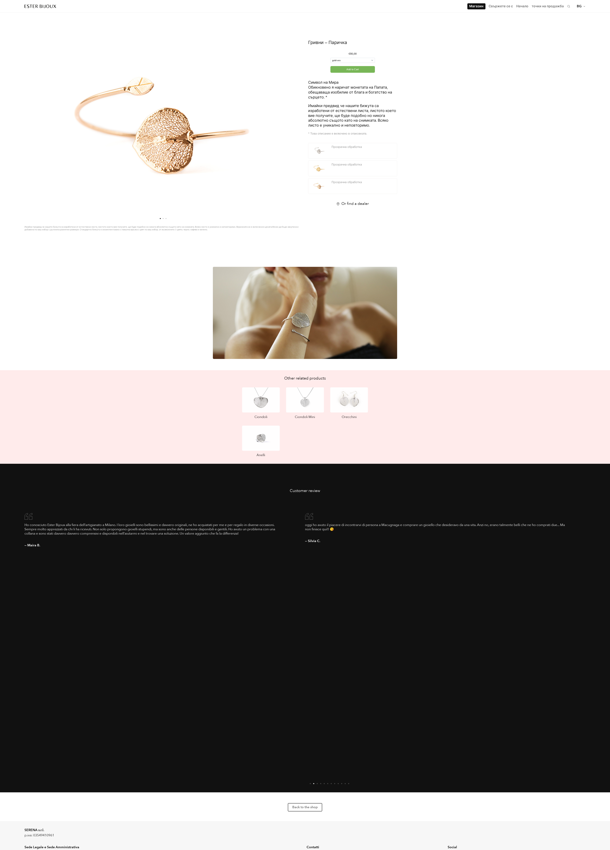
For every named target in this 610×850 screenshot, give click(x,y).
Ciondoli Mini (305, 417)
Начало (522, 6)
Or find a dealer (355, 203)
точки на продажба (548, 6)
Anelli (261, 455)
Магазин (476, 6)
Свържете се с (501, 6)
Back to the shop (305, 807)
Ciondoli (260, 417)
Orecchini (349, 417)
